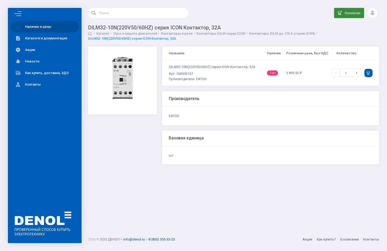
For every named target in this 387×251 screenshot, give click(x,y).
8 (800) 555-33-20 (161, 239)
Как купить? (326, 239)
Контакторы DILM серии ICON (220, 33)
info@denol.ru (134, 239)
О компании (349, 239)
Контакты (371, 239)
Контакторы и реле (177, 33)
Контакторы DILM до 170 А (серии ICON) (282, 33)
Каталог (103, 33)
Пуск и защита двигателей (135, 33)
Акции (307, 239)
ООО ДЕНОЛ (110, 239)
